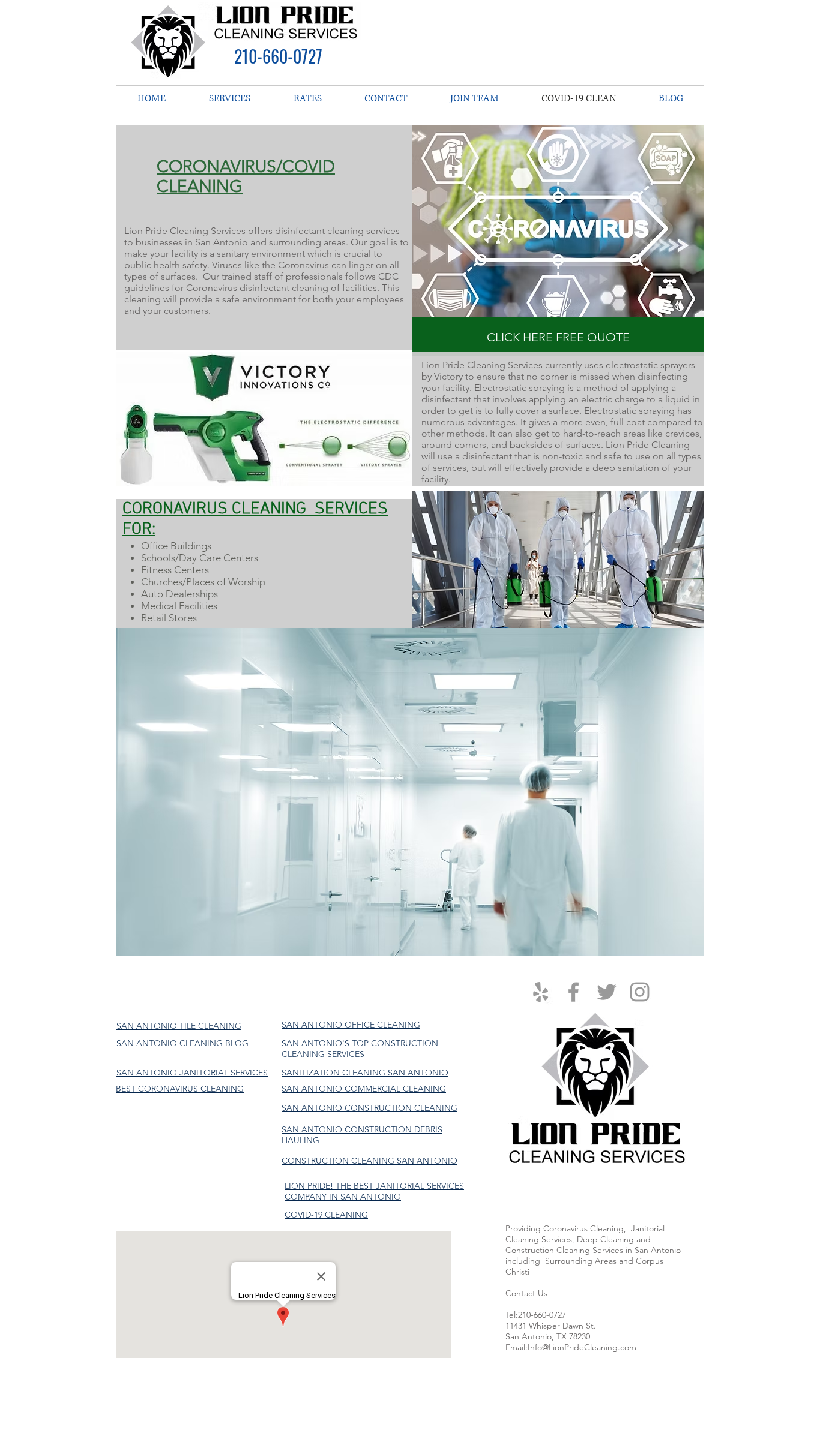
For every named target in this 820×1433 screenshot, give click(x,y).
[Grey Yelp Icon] (540, 992)
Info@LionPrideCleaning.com (582, 1347)
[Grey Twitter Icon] (607, 992)
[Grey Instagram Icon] (640, 992)
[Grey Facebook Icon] (573, 992)
